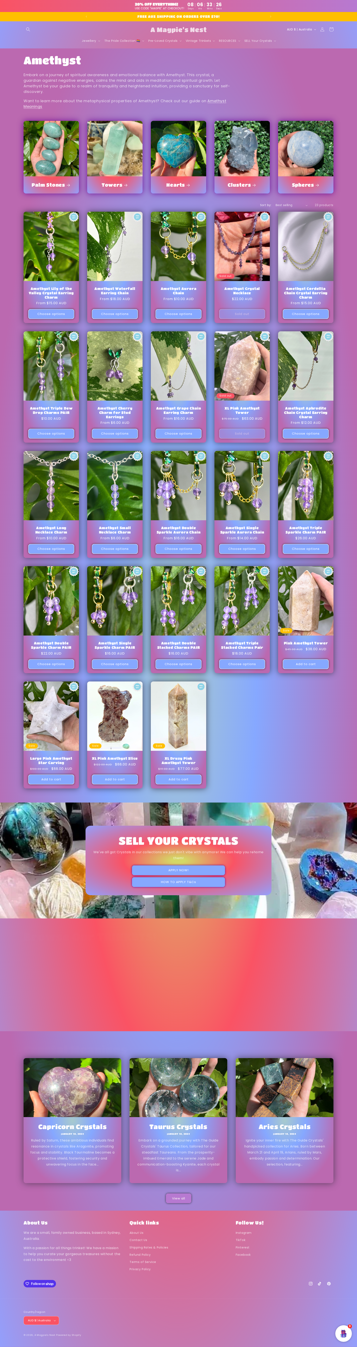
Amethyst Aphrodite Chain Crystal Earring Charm (305, 412)
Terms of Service (143, 1262)
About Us (136, 1233)
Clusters (239, 184)
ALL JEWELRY (303, 1017)
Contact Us (138, 1240)
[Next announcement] (270, 16)
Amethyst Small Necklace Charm (115, 530)
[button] (28, 29)
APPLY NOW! (178, 870)
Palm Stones (48, 184)
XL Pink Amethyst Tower (242, 410)
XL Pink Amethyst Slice (115, 758)
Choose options (51, 314)
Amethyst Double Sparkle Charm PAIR (51, 645)
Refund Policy (140, 1255)
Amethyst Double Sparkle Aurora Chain (179, 530)
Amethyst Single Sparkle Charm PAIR (115, 645)
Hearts (175, 184)
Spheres (303, 184)
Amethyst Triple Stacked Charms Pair (242, 645)
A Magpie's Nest (45, 1335)
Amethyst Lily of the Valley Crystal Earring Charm (51, 293)
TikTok (241, 1240)
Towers (112, 184)
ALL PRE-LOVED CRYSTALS (51, 1020)
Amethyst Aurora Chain (178, 291)
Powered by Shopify (68, 1335)
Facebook (243, 1255)
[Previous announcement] (86, 16)
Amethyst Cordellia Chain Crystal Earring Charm (305, 293)
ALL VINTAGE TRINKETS (115, 1020)
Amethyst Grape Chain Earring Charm (178, 410)
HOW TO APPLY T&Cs (178, 882)
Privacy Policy (140, 1269)
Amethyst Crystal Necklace (242, 291)
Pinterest (243, 1247)
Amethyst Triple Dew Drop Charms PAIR (51, 410)
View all (178, 1198)
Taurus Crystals (179, 1126)
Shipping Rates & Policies (149, 1247)
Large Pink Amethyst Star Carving (51, 760)
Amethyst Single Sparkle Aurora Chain (242, 530)
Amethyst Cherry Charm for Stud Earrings (115, 412)
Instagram (244, 1233)
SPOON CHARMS (175, 1017)
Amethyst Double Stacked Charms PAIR (178, 645)
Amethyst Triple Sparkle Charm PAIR (306, 530)
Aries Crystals (284, 1126)
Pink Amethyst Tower (306, 643)
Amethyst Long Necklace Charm (51, 530)
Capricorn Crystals (72, 1126)
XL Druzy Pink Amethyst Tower (179, 760)
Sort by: (265, 205)
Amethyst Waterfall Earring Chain (114, 291)
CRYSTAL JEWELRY (242, 1017)
